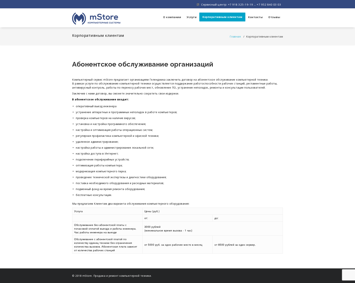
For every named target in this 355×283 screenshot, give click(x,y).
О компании (172, 17)
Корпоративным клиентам (222, 17)
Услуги (192, 17)
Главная (235, 36)
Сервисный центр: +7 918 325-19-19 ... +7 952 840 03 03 (240, 4)
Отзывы (274, 17)
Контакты (255, 17)
